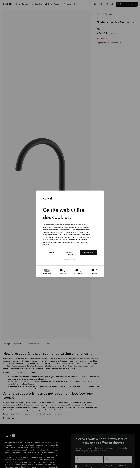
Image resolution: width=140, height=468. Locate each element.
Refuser (51, 252)
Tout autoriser (88, 252)
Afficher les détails (70, 259)
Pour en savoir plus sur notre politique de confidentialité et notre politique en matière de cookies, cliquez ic (66, 242)
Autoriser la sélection (70, 253)
